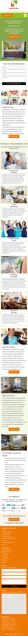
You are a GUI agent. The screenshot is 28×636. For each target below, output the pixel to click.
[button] (25, 15)
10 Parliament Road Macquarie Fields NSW (14, 11)
